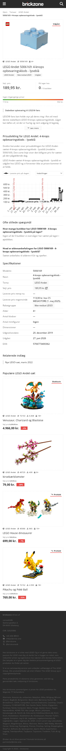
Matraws (33, 723)
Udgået (38, 75)
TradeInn (46, 731)
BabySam (36, 697)
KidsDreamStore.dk (44, 713)
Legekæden (8, 721)
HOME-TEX (19, 710)
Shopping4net (57, 726)
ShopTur (6, 729)
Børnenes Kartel (46, 700)
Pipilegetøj (23, 726)
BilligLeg (50, 697)
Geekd (42, 708)
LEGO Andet (24, 12)
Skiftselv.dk (16, 729)
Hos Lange (29, 710)
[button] (33, 99)
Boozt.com (33, 700)
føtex (29, 708)
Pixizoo (32, 726)
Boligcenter (23, 700)
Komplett (14, 718)
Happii (54, 708)
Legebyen (32, 718)
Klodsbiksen (13, 716)
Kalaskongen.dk (9, 713)
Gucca (48, 708)
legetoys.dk (25, 721)
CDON (16, 702)
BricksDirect (8, 702)
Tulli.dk (54, 731)
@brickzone (11, 641)
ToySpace (28, 731)
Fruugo (35, 708)
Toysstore (37, 731)
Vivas (5, 734)
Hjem (5, 12)
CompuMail (25, 702)
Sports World (39, 729)
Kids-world (30, 713)
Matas (25, 723)
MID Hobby (49, 723)
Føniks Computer (18, 708)
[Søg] (61, 4)
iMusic (38, 710)
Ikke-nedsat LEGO (24, 75)
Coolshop (52, 702)
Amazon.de (17, 697)
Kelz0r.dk (21, 713)
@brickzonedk (12, 644)
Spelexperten (27, 729)
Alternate (7, 697)
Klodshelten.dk (26, 716)
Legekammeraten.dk (46, 718)
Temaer (13, 12)
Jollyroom (46, 710)
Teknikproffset (16, 731)
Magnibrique (16, 723)
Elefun (44, 705)
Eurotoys (6, 708)
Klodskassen (39, 716)
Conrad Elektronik (39, 702)
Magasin (6, 723)
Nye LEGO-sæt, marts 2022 (19, 362)
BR (55, 700)
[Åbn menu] (4, 4)
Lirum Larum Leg (43, 721)
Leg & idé (23, 718)
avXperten (27, 697)
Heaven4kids (8, 710)
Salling (47, 726)
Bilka (43, 697)
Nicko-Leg (14, 726)
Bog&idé (13, 700)
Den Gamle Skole (33, 705)
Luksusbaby (57, 721)
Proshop (39, 726)
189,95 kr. (40, 288)
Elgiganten (52, 705)
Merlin (41, 723)
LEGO (32, 721)
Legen (16, 721)
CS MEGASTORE (18, 705)
